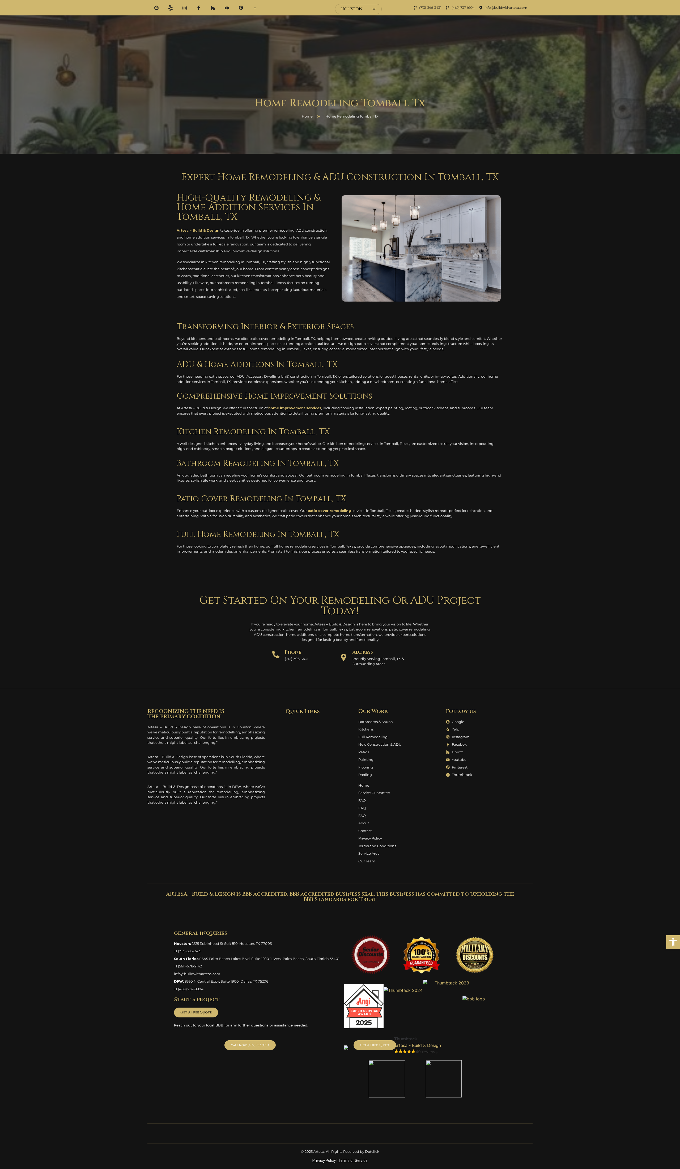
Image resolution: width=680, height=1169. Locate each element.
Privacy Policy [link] (324, 1160)
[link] (673, 942)
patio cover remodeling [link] (329, 510)
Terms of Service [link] (353, 1160)
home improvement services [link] (294, 408)
